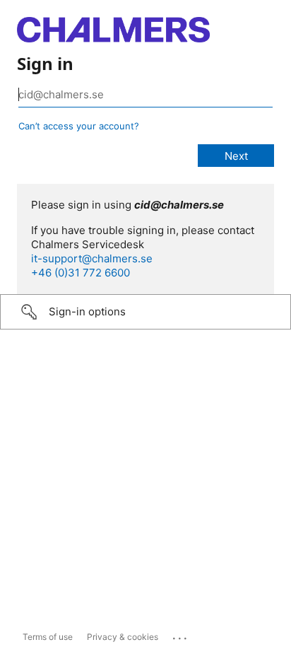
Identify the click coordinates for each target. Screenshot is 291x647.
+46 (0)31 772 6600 (80, 272)
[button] (145, 312)
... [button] (180, 635)
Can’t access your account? (78, 126)
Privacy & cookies (122, 636)
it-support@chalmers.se (92, 258)
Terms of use (48, 636)
